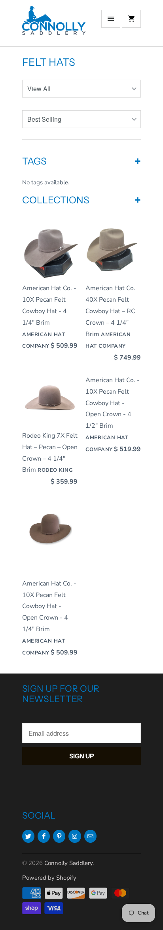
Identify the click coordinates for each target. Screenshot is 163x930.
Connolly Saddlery (68, 863)
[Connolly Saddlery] (53, 26)
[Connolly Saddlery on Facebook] (44, 836)
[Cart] (131, 19)
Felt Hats (48, 62)
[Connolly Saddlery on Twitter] (28, 836)
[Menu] (110, 19)
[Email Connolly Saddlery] (90, 836)
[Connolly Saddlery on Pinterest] (59, 836)
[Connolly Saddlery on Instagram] (74, 836)
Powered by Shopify (49, 878)
